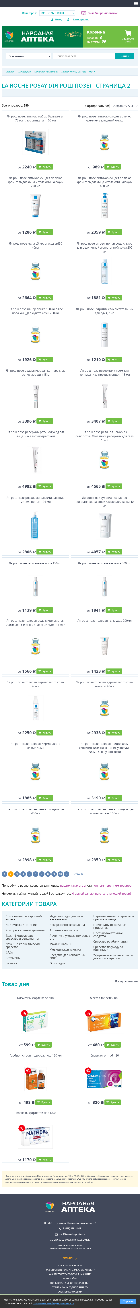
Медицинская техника (65, 949)
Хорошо (128, 1301)
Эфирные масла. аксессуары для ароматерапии (113, 957)
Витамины (13, 957)
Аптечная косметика (64, 930)
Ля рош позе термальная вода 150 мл (35, 563)
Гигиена (11, 963)
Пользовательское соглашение (70, 1283)
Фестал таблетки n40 (104, 998)
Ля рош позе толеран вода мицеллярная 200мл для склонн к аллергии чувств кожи (35, 623)
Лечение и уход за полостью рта (70, 937)
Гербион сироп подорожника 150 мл (35, 1055)
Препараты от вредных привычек (109, 926)
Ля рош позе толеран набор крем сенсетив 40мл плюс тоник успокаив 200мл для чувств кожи (104, 748)
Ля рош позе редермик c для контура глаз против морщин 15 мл (35, 373)
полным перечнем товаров (111, 886)
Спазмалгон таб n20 (104, 1055)
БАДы (9, 952)
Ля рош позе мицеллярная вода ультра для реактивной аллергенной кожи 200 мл (104, 247)
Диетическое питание (21, 924)
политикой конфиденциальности (53, 1303)
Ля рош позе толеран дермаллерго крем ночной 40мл (104, 684)
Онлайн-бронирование (103, 13)
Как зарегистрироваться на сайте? (70, 1274)
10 (60, 874)
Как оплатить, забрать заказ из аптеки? (70, 1269)
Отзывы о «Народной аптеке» (70, 1287)
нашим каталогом (73, 886)
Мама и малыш (60, 944)
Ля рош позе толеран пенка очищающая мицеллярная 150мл (104, 811)
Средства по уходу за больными (108, 948)
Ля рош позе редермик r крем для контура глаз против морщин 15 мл (104, 373)
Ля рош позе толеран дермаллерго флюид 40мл (36, 746)
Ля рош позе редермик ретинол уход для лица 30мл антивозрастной (35, 434)
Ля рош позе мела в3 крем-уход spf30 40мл (35, 245)
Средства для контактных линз (67, 956)
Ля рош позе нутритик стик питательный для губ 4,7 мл (104, 311)
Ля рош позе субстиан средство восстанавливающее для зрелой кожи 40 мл (105, 502)
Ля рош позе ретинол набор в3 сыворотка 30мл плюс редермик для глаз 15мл (104, 436)
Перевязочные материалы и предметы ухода (113, 918)
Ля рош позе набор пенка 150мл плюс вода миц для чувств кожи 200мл (35, 311)
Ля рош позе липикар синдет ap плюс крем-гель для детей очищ (104, 118)
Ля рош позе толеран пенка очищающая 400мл (35, 811)
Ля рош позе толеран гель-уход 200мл (104, 621)
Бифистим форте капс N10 (35, 998)
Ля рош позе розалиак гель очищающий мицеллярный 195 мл (36, 500)
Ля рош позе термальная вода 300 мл (104, 563)
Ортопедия (57, 963)
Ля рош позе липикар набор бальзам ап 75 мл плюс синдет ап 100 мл (35, 118)
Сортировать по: (97, 106)
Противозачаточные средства (108, 934)
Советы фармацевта (70, 1291)
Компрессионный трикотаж (25, 930)
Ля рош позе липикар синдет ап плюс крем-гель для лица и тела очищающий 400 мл (105, 182)
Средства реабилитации (110, 941)
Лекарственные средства (67, 924)
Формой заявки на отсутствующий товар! (101, 894)
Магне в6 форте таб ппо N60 (35, 1113)
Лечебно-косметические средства (23, 945)
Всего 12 (78, 874)
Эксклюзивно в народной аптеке (24, 918)
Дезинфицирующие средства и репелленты (22, 937)
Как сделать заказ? (70, 1265)
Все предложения (126, 981)
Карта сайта (70, 1278)
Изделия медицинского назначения (66, 918)
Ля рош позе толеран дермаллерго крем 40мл (35, 684)
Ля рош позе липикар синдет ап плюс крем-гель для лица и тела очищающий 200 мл (35, 182)
